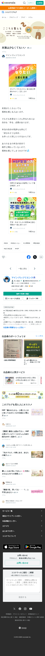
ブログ (23, 17)
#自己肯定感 (8, 248)
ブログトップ (13, 17)
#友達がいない (15, 243)
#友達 (6, 243)
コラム (30, 17)
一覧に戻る (22, 268)
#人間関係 (26, 243)
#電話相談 (36, 243)
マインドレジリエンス (22, 277)
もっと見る (39, 336)
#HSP (17, 248)
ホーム (4, 17)
